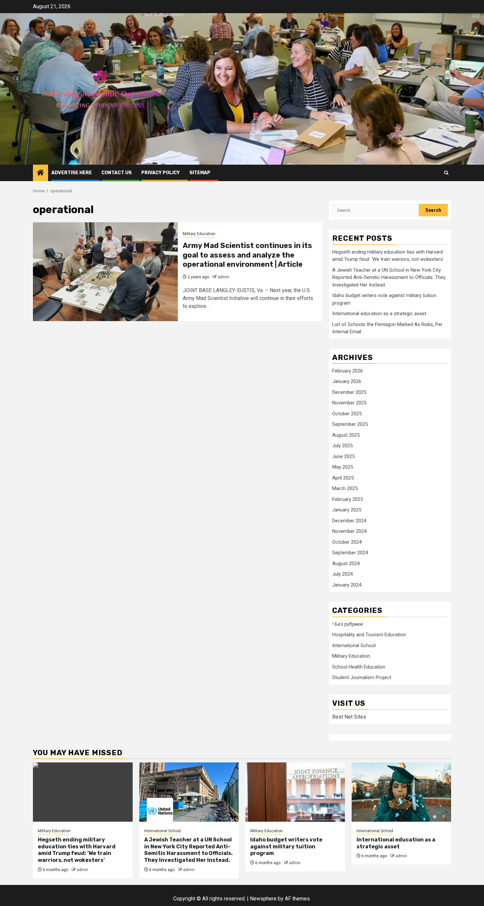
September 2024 (350, 553)
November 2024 (349, 531)
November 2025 (349, 403)
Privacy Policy (160, 173)
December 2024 (349, 521)
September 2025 (350, 424)
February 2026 (347, 371)
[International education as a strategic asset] (401, 792)
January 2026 (346, 381)
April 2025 (343, 478)
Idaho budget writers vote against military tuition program (286, 847)
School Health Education (358, 667)
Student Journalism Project (361, 677)
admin (223, 277)
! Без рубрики (347, 624)
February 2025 (347, 499)
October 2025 (347, 414)
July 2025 (342, 446)
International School (354, 645)
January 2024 (346, 585)
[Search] (446, 172)
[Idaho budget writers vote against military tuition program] (295, 792)
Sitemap (199, 173)
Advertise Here (71, 173)
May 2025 (342, 467)
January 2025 (346, 510)
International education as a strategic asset (379, 313)
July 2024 (342, 574)
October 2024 (347, 542)
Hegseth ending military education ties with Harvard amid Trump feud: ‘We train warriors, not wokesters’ (77, 850)
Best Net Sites (349, 717)
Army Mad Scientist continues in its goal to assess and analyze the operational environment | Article (247, 255)
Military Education (199, 234)
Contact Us (116, 173)
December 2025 (349, 392)
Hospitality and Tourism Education (369, 635)
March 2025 (345, 488)
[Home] (40, 173)
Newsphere (263, 898)
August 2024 (346, 563)
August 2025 (346, 435)
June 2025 (343, 456)
